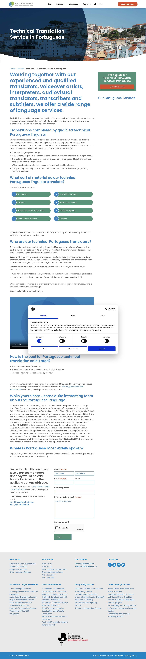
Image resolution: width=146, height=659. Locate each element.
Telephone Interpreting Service (88, 608)
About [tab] (103, 315)
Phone (77, 478)
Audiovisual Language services (22, 564)
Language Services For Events (121, 594)
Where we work (48, 625)
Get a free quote (117, 87)
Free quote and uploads (52, 572)
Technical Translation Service (55, 622)
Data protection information (54, 569)
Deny (44, 349)
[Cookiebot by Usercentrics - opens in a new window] (107, 309)
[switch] (62, 341)
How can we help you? (67, 497)
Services (20, 69)
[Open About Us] (103, 4)
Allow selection (73, 349)
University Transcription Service (22, 608)
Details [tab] (73, 315)
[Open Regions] (91, 4)
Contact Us (47, 566)
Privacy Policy (131, 655)
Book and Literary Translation (54, 594)
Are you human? (61, 522)
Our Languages (49, 575)
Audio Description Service (20, 589)
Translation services (18, 566)
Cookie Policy (99, 655)
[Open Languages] (79, 4)
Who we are (47, 564)
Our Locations (48, 577)
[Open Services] (65, 4)
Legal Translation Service (53, 608)
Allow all (102, 349)
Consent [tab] (43, 315)
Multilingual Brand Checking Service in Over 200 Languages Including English (121, 600)
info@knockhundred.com (22, 502)
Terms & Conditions (114, 655)
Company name (61, 488)
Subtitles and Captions (19, 605)
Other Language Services (20, 572)
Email (60, 478)
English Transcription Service (21, 600)
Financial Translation (51, 605)
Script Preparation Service (20, 602)
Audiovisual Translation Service (22, 597)
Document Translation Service (55, 602)
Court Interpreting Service (86, 594)
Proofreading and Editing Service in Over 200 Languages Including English (122, 608)
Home (12, 69)
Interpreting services (18, 569)
